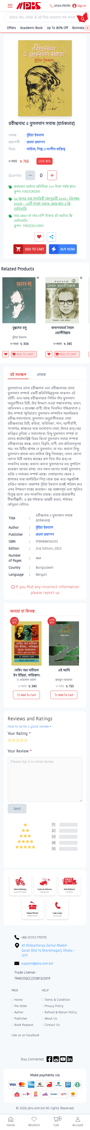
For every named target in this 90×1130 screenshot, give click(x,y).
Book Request (22, 1024)
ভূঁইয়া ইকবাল (35, 135)
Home (17, 999)
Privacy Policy (52, 1006)
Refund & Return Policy (59, 1012)
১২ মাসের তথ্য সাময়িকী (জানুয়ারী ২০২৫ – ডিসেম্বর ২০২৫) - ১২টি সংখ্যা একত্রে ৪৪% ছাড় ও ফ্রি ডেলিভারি (46, 203)
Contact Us (51, 1024)
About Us (49, 1018)
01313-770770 (62, 6)
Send (17, 808)
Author (17, 1012)
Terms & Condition (56, 999)
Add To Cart (28, 695)
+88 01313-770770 (34, 937)
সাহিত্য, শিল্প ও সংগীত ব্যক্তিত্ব (46, 149)
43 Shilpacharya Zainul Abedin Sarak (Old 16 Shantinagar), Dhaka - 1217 (48, 950)
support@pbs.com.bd (37, 963)
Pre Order (19, 1006)
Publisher (19, 1018)
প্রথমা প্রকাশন (36, 142)
